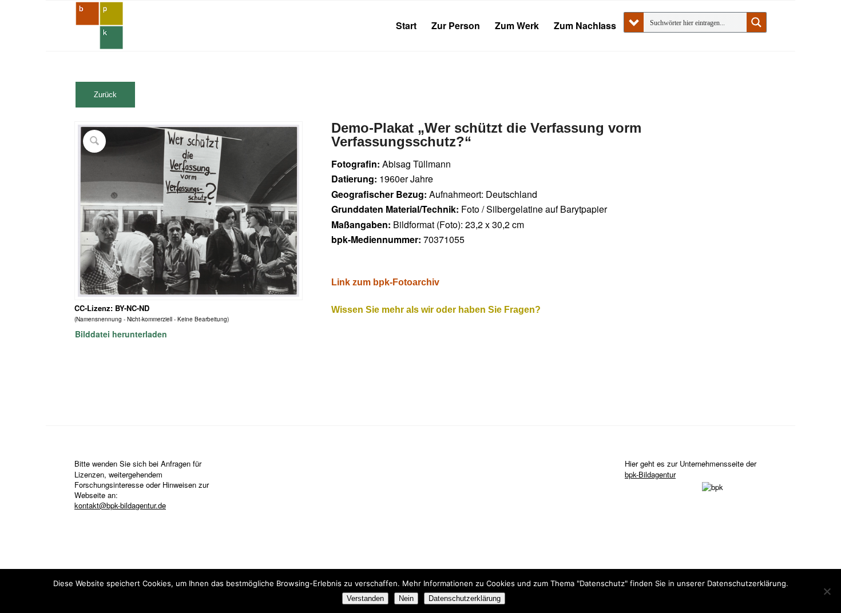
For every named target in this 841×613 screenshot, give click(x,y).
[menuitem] (406, 26)
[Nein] (826, 591)
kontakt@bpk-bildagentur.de (120, 505)
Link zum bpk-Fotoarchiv (385, 282)
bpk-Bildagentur (650, 474)
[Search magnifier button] (756, 22)
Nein (406, 598)
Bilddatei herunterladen (121, 334)
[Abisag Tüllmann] (99, 26)
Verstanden (365, 598)
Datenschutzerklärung (465, 598)
